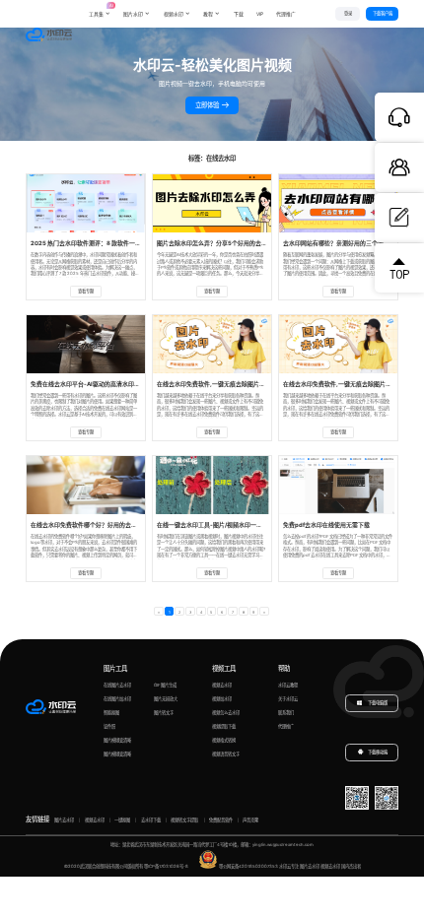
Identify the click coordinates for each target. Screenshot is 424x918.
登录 (348, 13)
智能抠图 (111, 712)
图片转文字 (164, 712)
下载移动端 (378, 753)
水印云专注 (289, 866)
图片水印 (133, 14)
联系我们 (286, 712)
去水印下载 (151, 820)
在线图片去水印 (117, 685)
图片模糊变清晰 (117, 740)
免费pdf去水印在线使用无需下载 (326, 524)
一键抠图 (122, 820)
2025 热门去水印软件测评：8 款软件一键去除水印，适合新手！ (115, 242)
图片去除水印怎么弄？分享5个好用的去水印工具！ (224, 242)
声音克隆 (250, 820)
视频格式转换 (224, 740)
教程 (208, 14)
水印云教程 (288, 685)
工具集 (99, 9)
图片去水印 (64, 820)
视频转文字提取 (184, 820)
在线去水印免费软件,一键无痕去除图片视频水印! (221, 383)
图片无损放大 (165, 698)
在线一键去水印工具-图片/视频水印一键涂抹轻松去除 (227, 524)
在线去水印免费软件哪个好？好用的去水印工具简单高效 (104, 524)
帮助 (284, 669)
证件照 (109, 726)
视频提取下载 (224, 726)
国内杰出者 (351, 866)
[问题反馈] (399, 217)
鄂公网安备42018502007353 (248, 866)
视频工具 (224, 669)
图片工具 (115, 669)
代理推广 (286, 726)
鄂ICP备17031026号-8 (166, 866)
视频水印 (173, 14)
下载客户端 (382, 13)
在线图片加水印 (117, 698)
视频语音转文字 (226, 754)
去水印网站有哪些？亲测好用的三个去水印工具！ (348, 242)
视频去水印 (222, 685)
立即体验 (208, 104)
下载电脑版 (377, 702)
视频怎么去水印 (226, 712)
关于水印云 (288, 698)
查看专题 (86, 291)
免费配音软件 (221, 820)
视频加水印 (222, 698)
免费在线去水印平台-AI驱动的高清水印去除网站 (94, 383)
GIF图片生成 (165, 685)
